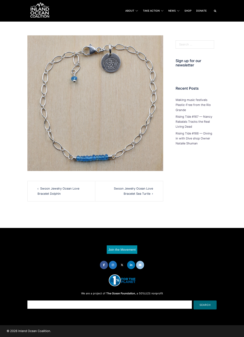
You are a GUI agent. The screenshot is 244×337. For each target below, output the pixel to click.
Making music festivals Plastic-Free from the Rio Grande (193, 105)
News (172, 10)
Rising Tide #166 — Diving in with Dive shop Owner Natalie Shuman (194, 138)
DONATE (201, 10)
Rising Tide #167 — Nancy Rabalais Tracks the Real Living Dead (194, 121)
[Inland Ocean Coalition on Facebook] (104, 265)
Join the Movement (122, 249)
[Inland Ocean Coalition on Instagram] (113, 265)
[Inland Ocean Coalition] (39, 10)
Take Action (151, 10)
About (129, 10)
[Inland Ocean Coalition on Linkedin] (131, 265)
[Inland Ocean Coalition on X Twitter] (122, 265)
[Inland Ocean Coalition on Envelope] (140, 265)
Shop (188, 10)
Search (205, 304)
